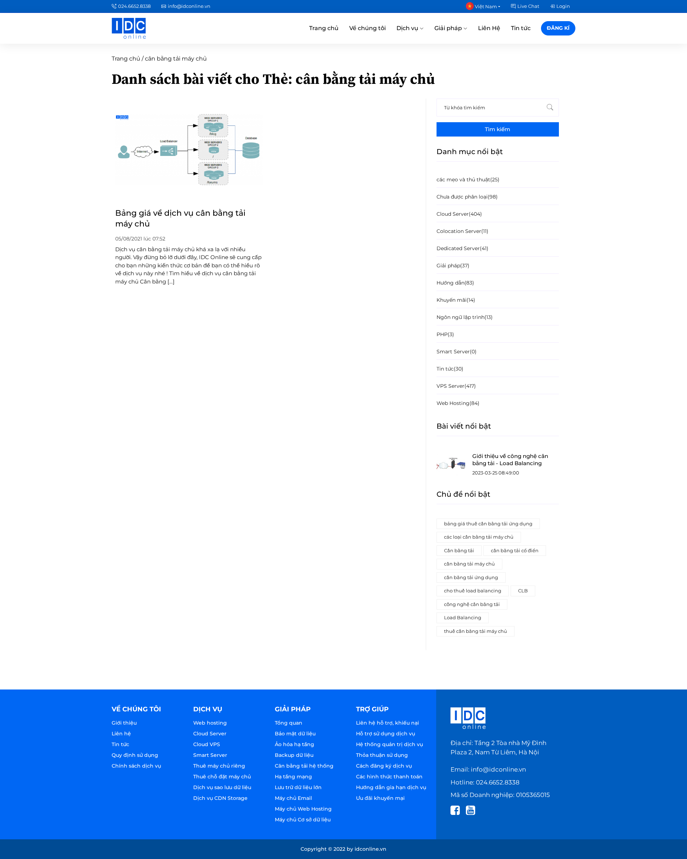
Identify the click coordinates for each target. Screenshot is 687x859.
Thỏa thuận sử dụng (382, 755)
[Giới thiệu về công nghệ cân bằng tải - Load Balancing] (451, 464)
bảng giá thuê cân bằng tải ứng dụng (488, 523)
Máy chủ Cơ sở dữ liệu (303, 819)
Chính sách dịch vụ (136, 766)
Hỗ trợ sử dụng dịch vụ (385, 733)
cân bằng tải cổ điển (515, 550)
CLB (523, 590)
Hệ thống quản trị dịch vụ (389, 744)
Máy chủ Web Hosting (303, 809)
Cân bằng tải (459, 550)
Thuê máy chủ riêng (219, 766)
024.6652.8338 (134, 6)
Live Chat (528, 6)
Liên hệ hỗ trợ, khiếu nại (387, 723)
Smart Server (210, 755)
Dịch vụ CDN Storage (220, 798)
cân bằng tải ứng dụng (471, 577)
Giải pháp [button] (448, 28)
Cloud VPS (206, 744)
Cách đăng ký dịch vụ (384, 766)
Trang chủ (323, 28)
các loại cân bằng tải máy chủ (478, 537)
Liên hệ (121, 733)
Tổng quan (288, 723)
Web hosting (210, 723)
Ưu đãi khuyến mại (380, 798)
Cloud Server (209, 733)
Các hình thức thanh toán (389, 776)
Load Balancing (462, 617)
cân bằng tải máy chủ (469, 564)
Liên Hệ (489, 28)
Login (563, 6)
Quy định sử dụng (135, 755)
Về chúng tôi (367, 28)
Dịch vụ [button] (408, 28)
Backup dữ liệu (294, 755)
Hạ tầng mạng (293, 776)
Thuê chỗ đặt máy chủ (222, 776)
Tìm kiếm (497, 129)
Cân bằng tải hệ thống (304, 766)
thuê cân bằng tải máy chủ (475, 631)
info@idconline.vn (189, 6)
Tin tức (521, 28)
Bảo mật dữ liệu (295, 733)
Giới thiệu (124, 723)
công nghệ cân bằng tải (472, 604)
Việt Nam (485, 6)
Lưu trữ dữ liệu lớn (298, 787)
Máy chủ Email (293, 798)
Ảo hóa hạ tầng (294, 744)
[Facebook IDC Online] (457, 809)
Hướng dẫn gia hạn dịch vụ (391, 787)
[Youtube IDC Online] (473, 809)
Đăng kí (558, 28)
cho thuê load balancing (472, 590)
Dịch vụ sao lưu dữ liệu (222, 787)
